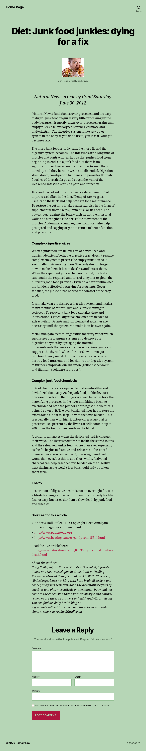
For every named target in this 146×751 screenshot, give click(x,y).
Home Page (15, 7)
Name (35, 677)
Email (78, 677)
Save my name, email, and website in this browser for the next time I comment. (72, 705)
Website (36, 691)
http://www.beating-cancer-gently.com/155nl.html (70, 538)
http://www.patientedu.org (53, 533)
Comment (37, 648)
